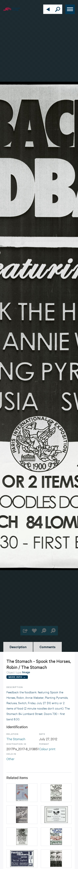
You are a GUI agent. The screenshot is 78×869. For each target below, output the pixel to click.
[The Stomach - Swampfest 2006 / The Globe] (56, 858)
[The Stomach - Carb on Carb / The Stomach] (56, 792)
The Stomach (15, 738)
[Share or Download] (25, 630)
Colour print (47, 748)
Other (10, 758)
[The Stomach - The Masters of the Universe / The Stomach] (21, 836)
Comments (48, 646)
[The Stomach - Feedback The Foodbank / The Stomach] (21, 792)
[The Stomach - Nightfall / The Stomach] (56, 814)
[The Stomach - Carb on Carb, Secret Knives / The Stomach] (56, 836)
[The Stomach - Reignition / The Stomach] (21, 814)
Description (18, 646)
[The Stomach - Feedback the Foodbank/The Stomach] (21, 858)
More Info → (17, 676)
